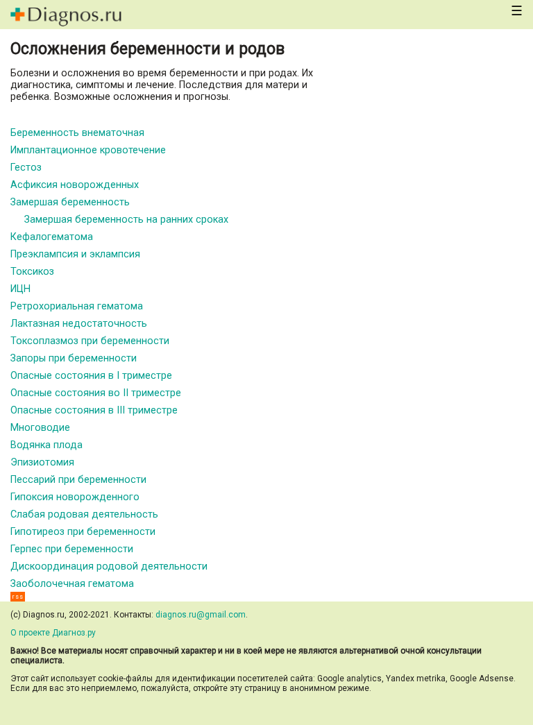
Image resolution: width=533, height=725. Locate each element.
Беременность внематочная (77, 133)
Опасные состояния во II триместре (95, 393)
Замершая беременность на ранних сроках (126, 219)
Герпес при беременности (71, 549)
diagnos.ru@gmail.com (200, 615)
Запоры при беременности (73, 358)
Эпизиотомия (42, 462)
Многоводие (40, 428)
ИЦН (20, 289)
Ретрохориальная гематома (76, 306)
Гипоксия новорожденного (74, 497)
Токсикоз (32, 272)
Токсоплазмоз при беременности (89, 341)
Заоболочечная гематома (72, 584)
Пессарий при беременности (78, 480)
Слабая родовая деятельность (84, 514)
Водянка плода (46, 445)
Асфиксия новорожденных (74, 185)
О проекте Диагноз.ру (53, 633)
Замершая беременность (70, 202)
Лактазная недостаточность (78, 324)
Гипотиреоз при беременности (82, 532)
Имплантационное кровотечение (88, 150)
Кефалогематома (51, 237)
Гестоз (26, 167)
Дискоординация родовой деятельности (109, 566)
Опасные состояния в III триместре (94, 410)
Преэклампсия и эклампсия (75, 254)
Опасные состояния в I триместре (91, 376)
